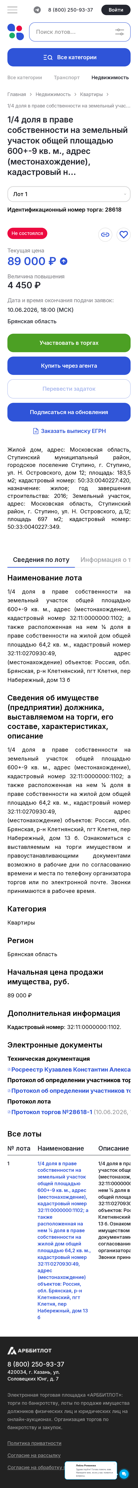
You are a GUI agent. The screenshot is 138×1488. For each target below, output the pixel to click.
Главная (16, 94)
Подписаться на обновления (69, 412)
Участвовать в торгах (69, 342)
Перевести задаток (69, 388)
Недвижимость (110, 77)
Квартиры (91, 94)
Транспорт (67, 77)
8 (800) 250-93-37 (70, 10)
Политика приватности (34, 1443)
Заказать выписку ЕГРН (73, 431)
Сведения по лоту (41, 559)
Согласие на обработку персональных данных (62, 1467)
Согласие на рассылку (34, 1455)
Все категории (77, 57)
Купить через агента (69, 365)
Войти (116, 10)
